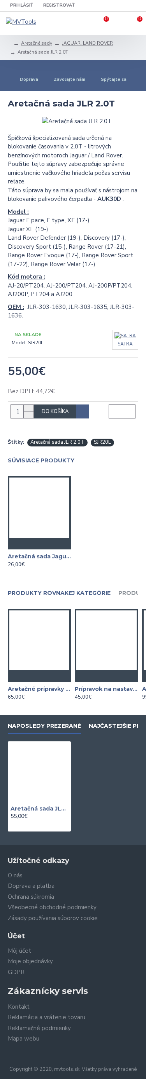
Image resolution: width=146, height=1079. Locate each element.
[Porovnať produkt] (55, 543)
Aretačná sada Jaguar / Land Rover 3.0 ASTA (39, 556)
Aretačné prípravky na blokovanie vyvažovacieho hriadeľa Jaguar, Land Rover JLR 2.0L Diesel (39, 688)
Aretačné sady (36, 43)
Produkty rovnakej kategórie (59, 593)
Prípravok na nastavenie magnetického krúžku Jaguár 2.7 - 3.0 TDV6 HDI (106, 688)
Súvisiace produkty (41, 460)
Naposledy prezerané (44, 726)
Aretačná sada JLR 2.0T (57, 442)
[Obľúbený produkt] (39, 543)
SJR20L (102, 442)
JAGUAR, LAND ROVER (87, 43)
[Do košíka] (24, 543)
